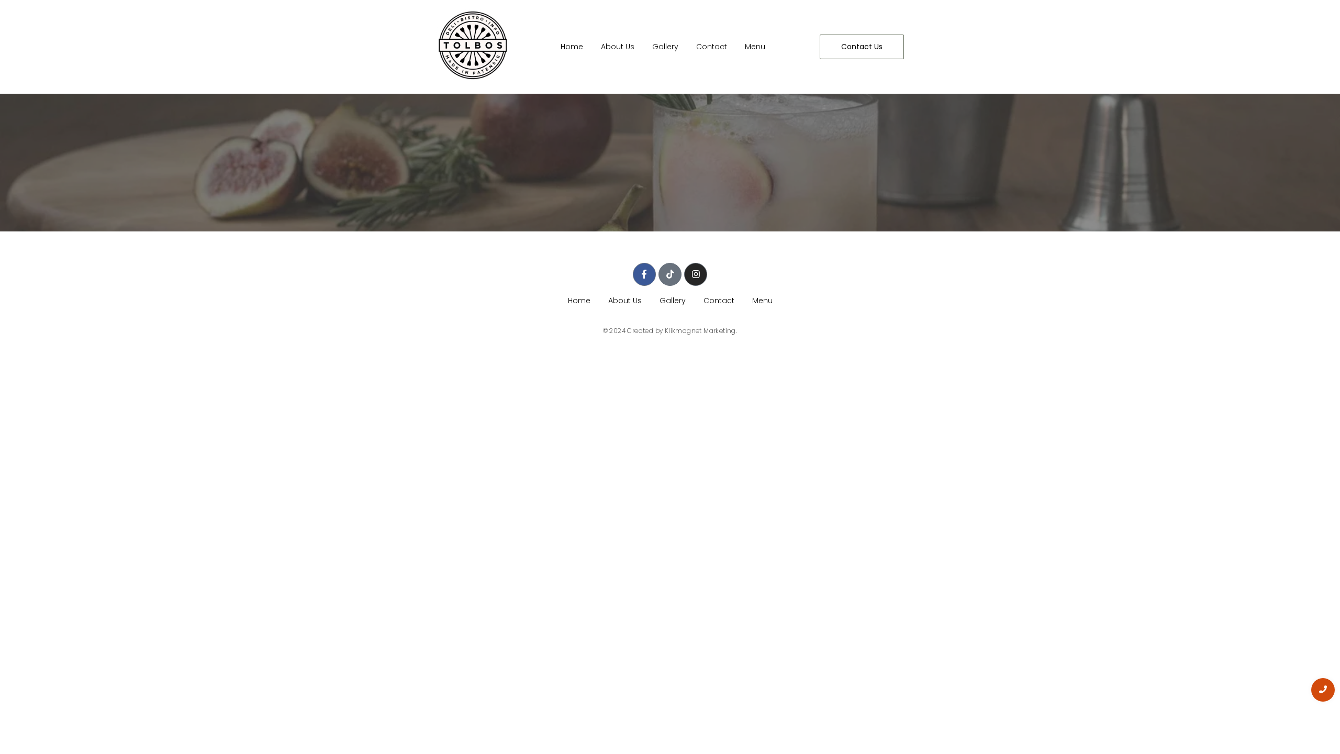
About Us (617, 46)
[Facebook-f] (644, 274)
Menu (755, 46)
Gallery (665, 46)
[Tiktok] (670, 274)
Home (572, 46)
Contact (711, 46)
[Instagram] (695, 274)
